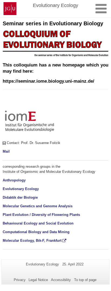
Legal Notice (38, 280)
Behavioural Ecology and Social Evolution (38, 223)
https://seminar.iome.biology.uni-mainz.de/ (48, 81)
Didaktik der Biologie (20, 197)
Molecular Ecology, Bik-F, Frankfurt (32, 241)
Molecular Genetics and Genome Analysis (37, 206)
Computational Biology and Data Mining (36, 232)
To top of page (85, 280)
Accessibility (61, 280)
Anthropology (14, 180)
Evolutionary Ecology (21, 189)
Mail (6, 151)
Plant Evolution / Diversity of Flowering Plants (41, 215)
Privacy (20, 280)
